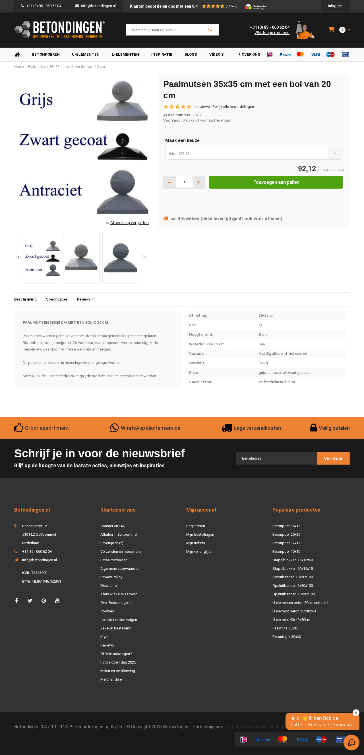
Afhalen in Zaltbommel (118, 534)
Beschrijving (25, 299)
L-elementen (125, 54)
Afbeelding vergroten (129, 222)
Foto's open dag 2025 (118, 662)
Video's (216, 54)
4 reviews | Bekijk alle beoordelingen (224, 107)
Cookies (107, 611)
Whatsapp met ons (272, 33)
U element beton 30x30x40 (294, 611)
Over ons (251, 54)
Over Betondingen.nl (116, 602)
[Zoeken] (210, 30)
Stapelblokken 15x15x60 (292, 560)
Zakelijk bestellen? (115, 628)
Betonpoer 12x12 (286, 543)
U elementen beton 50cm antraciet (300, 602)
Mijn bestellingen (200, 534)
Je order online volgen (118, 620)
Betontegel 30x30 (286, 637)
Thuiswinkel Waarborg (119, 594)
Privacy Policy (111, 577)
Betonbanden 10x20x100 (292, 577)
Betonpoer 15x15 (286, 526)
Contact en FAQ (112, 526)
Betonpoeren (46, 54)
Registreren (195, 526)
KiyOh (116, 726)
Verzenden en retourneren (121, 551)
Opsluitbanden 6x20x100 (292, 585)
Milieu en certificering (117, 671)
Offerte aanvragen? (116, 654)
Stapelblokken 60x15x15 (292, 568)
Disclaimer (109, 585)
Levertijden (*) (111, 543)
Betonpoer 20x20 (286, 534)
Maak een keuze (182, 140)
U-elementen (86, 54)
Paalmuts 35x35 (285, 628)
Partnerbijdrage (208, 726)
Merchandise (111, 679)
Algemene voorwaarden (119, 568)
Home (17, 55)
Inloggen (335, 6)
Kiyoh (104, 637)
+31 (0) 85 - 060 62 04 (43, 6)
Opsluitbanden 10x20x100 (293, 594)
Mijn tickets (195, 543)
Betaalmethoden (113, 560)
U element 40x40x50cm (291, 620)
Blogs (191, 54)
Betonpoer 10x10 (286, 551)
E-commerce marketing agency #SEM (266, 726)
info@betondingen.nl (98, 6)
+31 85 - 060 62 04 (37, 551)
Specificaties (57, 299)
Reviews (86, 299)
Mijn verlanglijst (199, 551)
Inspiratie (161, 54)
